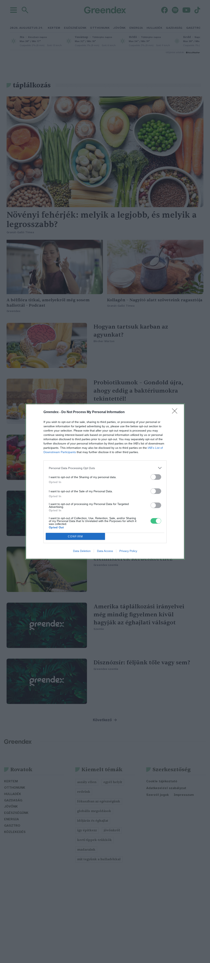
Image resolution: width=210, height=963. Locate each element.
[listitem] (105, 468)
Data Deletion (82, 551)
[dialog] (105, 481)
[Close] (176, 412)
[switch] (156, 477)
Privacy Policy (128, 551)
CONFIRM (75, 536)
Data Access (105, 551)
